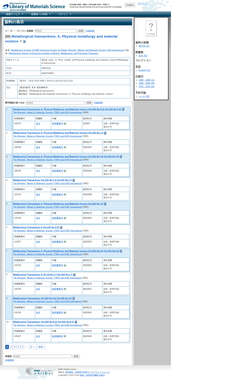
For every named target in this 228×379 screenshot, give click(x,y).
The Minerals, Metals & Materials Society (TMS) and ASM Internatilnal (47, 278)
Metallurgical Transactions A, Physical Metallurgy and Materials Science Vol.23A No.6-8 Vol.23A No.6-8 (66, 251)
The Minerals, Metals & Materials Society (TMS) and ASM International (47, 112)
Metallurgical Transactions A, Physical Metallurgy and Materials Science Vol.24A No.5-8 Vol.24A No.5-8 (66, 156)
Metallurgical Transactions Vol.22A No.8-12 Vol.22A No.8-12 (43, 322)
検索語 (30, 30)
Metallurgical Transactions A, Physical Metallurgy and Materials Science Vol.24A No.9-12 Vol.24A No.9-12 (67, 109)
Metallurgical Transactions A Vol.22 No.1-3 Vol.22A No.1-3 (42, 274)
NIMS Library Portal (32, 6)
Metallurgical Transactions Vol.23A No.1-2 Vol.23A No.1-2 (42, 180)
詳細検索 (90, 30)
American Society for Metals (54, 50)
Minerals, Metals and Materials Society (87, 50)
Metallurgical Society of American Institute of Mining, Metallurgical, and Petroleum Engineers (53, 53)
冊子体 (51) (144, 46)
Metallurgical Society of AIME (25, 50)
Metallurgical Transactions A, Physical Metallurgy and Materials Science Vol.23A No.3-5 (58, 204)
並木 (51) (143, 55)
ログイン (142, 3)
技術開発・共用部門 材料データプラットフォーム (87, 372)
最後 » (41, 347)
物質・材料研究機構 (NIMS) (92, 375)
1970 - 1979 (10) (146, 86)
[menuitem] (14, 14)
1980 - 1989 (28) (146, 83)
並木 (38, 123)
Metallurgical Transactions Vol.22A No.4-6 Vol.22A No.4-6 (42, 298)
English (130, 5)
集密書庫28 (57, 123)
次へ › (33, 347)
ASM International (115, 50)
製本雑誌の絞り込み (15, 102)
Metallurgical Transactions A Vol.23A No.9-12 (36, 227)
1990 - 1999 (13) (146, 80)
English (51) (144, 70)
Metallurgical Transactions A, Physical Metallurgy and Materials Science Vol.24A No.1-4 (58, 133)
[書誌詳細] (123, 109)
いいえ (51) (144, 96)
